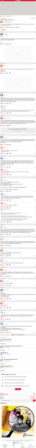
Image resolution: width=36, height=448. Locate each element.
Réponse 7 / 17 (2, 177)
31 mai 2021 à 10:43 (5, 270)
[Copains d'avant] (4, 447)
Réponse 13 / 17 (2, 278)
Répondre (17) (4, 27)
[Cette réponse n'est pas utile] (9, 44)
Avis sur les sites (9, 16)
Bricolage (2, 398)
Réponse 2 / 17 (2, 63)
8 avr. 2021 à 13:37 (5, 106)
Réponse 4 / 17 (2, 115)
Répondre (14, 334)
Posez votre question (11, 27)
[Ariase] (22, 446)
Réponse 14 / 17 (2, 287)
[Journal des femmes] (4, 445)
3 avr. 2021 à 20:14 (5, 66)
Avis (5, 16)
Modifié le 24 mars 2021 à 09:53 (7, 118)
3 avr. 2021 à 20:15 (5, 203)
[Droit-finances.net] (31, 445)
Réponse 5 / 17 (2, 134)
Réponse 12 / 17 (2, 267)
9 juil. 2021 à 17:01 (5, 313)
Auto (2, 397)
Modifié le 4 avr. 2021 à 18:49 (7, 209)
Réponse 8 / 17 (2, 224)
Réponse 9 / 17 (2, 236)
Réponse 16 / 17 (2, 310)
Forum (3, 16)
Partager (18, 27)
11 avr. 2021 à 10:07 (5, 239)
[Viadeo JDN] (13, 447)
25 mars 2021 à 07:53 (6, 170)
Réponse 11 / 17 (2, 258)
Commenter (4, 73)
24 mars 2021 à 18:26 (6, 137)
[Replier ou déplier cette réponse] (35, 32)
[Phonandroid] (31, 447)
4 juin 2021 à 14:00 (5, 290)
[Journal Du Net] (22, 445)
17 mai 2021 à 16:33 (5, 261)
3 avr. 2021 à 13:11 (5, 194)
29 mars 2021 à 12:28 (6, 180)
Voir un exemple (33, 397)
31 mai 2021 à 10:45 (5, 281)
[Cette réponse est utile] (7, 44)
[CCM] (13, 445)
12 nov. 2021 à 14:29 (8, 22)
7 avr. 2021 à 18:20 (5, 95)
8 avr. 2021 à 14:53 (5, 227)
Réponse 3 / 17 (2, 92)
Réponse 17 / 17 (2, 321)
